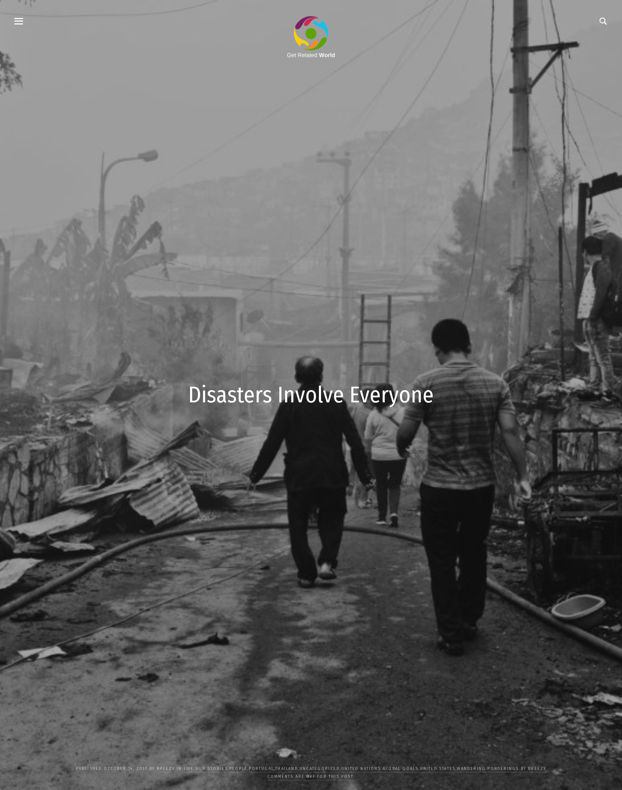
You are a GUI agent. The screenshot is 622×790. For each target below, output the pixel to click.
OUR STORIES (211, 768)
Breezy (166, 768)
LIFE (189, 768)
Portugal (261, 768)
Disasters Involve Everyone (311, 395)
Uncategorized (319, 768)
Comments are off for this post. (311, 776)
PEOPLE (238, 768)
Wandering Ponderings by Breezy (501, 768)
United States (438, 768)
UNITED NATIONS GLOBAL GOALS (379, 768)
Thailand (286, 768)
